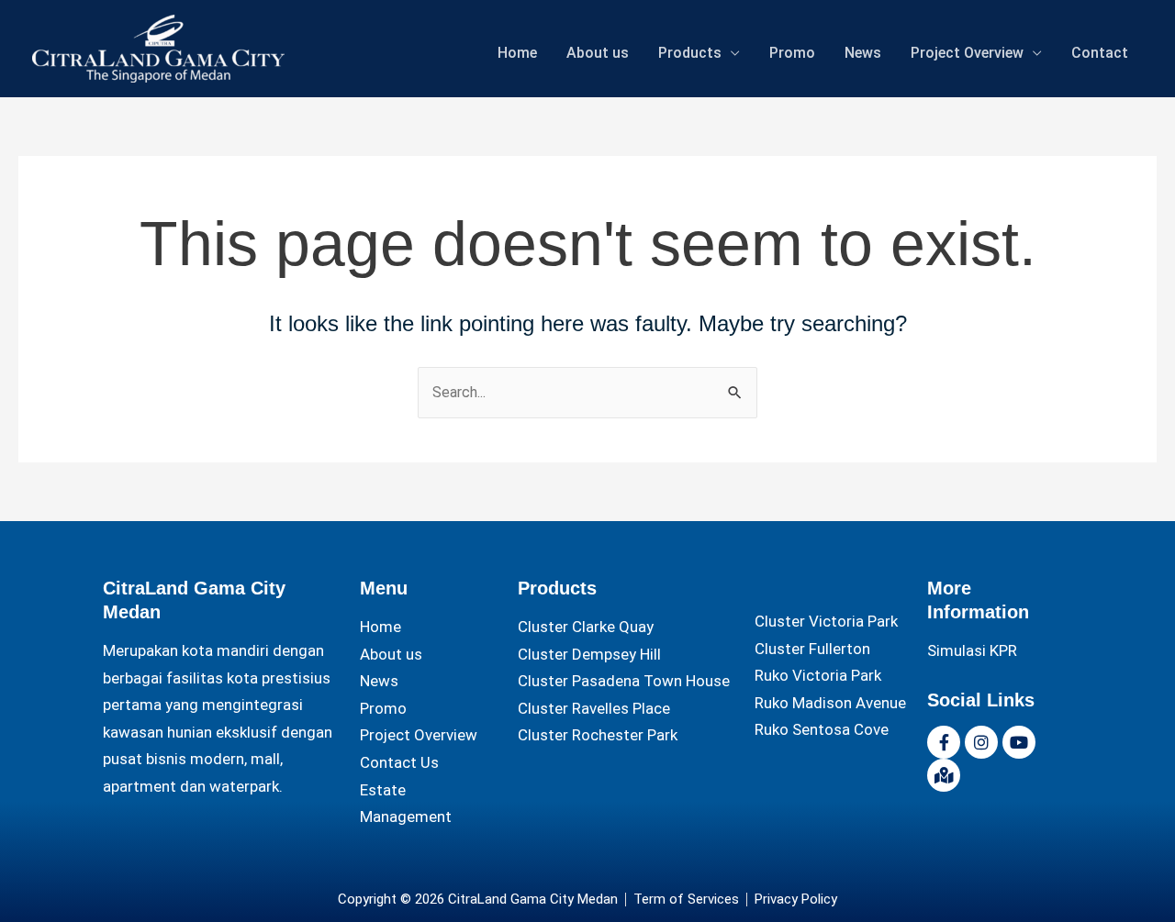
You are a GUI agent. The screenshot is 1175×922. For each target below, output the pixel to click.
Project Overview (967, 52)
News (863, 52)
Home (517, 52)
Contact (1099, 52)
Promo (792, 52)
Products (690, 52)
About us (597, 52)
